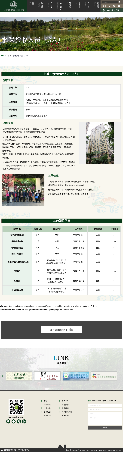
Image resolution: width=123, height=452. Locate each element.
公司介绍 (40, 5)
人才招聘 (87, 5)
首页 (31, 3)
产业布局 (50, 5)
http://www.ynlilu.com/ (74, 185)
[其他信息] (23, 176)
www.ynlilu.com (16, 417)
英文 (113, 10)
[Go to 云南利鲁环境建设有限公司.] (2, 56)
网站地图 (65, 415)
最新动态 (68, 5)
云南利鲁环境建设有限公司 (13, 6)
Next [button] (121, 376)
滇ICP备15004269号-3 (73, 450)
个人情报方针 (67, 412)
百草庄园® (59, 6)
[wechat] (114, 6)
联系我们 (96, 5)
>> (115, 235)
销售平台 (78, 5)
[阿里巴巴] (24, 421)
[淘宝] (19, 421)
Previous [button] (2, 376)
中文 (109, 10)
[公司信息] (100, 123)
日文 (118, 10)
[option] (22, 376)
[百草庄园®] (14, 421)
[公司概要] (8, 421)
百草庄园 (47, 412)
